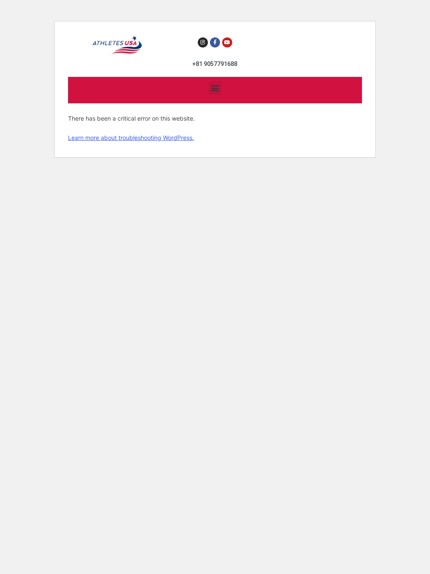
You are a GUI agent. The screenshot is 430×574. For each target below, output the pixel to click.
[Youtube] (227, 42)
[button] (215, 88)
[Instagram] (203, 42)
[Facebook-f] (215, 42)
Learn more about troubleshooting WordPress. (131, 137)
